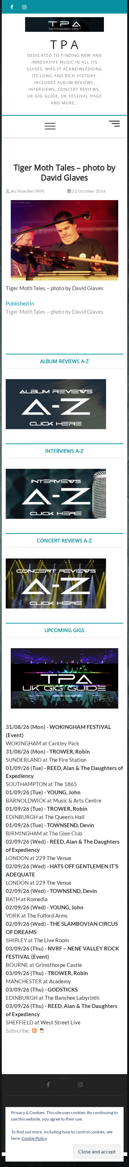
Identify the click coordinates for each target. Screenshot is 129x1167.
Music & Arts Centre (77, 800)
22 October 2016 (88, 191)
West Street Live (60, 1022)
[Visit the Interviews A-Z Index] (56, 473)
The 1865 (65, 784)
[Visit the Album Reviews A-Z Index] (56, 383)
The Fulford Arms (47, 915)
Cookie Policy (34, 1138)
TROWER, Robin (69, 751)
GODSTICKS (63, 989)
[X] (64, 1078)
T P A (64, 44)
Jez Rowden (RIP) (27, 191)
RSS (34, 1031)
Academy (60, 981)
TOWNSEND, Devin (70, 825)
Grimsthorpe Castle (58, 965)
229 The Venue (53, 858)
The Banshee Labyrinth (72, 997)
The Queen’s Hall (65, 817)
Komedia (37, 899)
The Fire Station (67, 759)
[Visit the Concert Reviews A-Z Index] (56, 562)
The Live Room (51, 940)
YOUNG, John (64, 792)
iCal (42, 1031)
